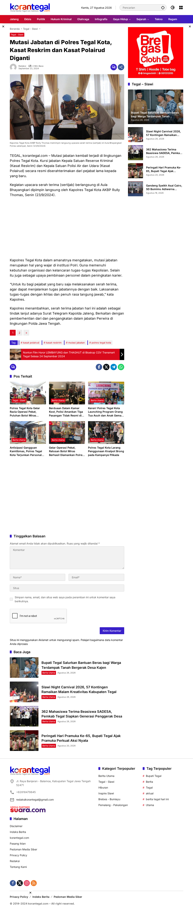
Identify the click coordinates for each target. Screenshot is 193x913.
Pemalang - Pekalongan (113, 805)
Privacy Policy (18, 855)
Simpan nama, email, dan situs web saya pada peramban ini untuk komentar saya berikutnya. (65, 599)
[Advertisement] (67, 227)
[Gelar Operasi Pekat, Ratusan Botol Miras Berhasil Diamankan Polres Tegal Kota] (67, 432)
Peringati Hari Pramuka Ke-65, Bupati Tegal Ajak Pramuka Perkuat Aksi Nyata (164, 169)
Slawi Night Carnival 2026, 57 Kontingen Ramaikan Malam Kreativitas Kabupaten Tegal (163, 133)
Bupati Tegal (153, 775)
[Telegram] (113, 367)
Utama (150, 805)
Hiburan (103, 787)
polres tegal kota (101, 342)
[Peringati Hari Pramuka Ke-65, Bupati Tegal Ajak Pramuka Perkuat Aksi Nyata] (24, 740)
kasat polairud (31, 342)
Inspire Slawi (106, 793)
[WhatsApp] (121, 367)
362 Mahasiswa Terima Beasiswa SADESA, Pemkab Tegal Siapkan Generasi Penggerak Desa (164, 151)
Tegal (149, 787)
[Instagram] (27, 883)
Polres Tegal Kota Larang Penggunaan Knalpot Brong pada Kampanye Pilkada (106, 451)
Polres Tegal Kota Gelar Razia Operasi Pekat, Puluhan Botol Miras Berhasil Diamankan (25, 411)
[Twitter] (106, 367)
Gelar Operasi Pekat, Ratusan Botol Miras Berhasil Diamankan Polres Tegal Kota (66, 451)
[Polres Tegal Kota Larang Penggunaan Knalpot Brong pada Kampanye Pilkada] (106, 432)
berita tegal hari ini (157, 799)
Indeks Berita (18, 831)
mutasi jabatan (76, 342)
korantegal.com (19, 837)
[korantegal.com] (30, 7)
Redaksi (22, 66)
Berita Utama (58, 400)
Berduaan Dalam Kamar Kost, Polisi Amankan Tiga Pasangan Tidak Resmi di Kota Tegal (66, 411)
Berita (149, 781)
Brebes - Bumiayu (109, 799)
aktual (149, 793)
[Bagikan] (121, 67)
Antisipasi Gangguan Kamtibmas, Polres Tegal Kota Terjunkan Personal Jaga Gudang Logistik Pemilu (26, 451)
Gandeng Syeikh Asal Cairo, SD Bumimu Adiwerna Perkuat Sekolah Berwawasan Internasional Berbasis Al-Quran (164, 187)
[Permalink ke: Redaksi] (14, 67)
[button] (163, 7)
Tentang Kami (18, 866)
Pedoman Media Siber (23, 849)
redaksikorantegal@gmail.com (35, 799)
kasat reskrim (53, 342)
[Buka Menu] (181, 7)
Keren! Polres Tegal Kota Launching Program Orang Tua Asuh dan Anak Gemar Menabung (105, 411)
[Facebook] (99, 367)
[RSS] (34, 883)
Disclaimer (16, 826)
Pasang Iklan (18, 843)
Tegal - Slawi (17, 34)
